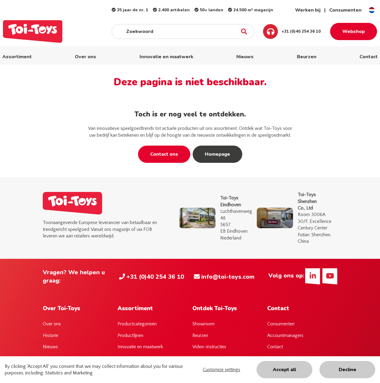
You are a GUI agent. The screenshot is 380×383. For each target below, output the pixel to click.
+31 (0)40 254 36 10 (300, 31)
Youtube (329, 275)
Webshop (353, 31)
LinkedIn (312, 275)
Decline (347, 369)
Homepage (217, 154)
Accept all (284, 369)
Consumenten (345, 10)
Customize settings (221, 369)
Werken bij (308, 10)
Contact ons (164, 154)
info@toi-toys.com (227, 277)
